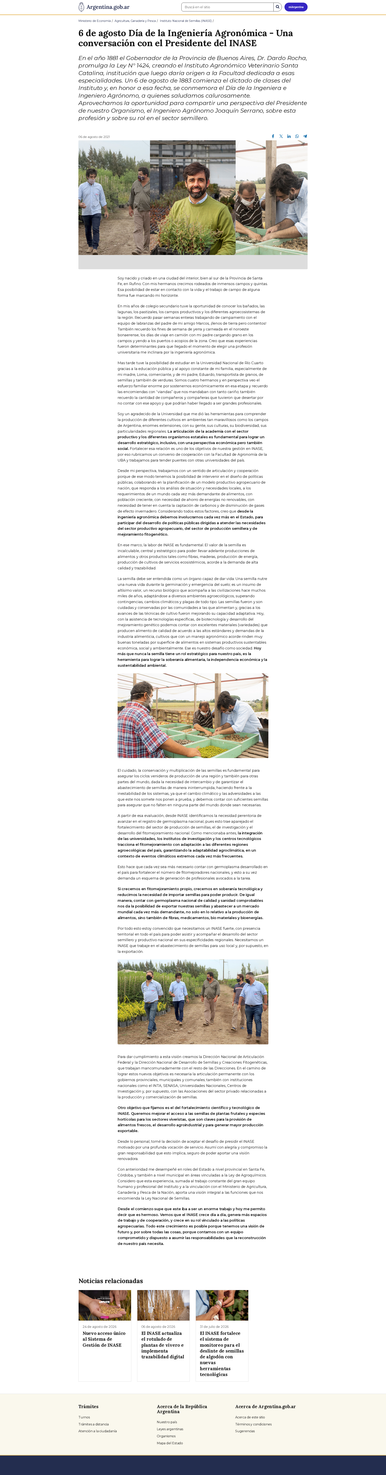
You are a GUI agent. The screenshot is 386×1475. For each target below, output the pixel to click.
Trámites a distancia (93, 1424)
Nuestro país (167, 1422)
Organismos (166, 1436)
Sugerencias (245, 1431)
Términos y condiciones (253, 1424)
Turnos (84, 1417)
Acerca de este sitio (250, 1417)
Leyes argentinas (170, 1429)
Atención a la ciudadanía (97, 1431)
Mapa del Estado (170, 1443)
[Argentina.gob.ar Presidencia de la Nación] (103, 7)
